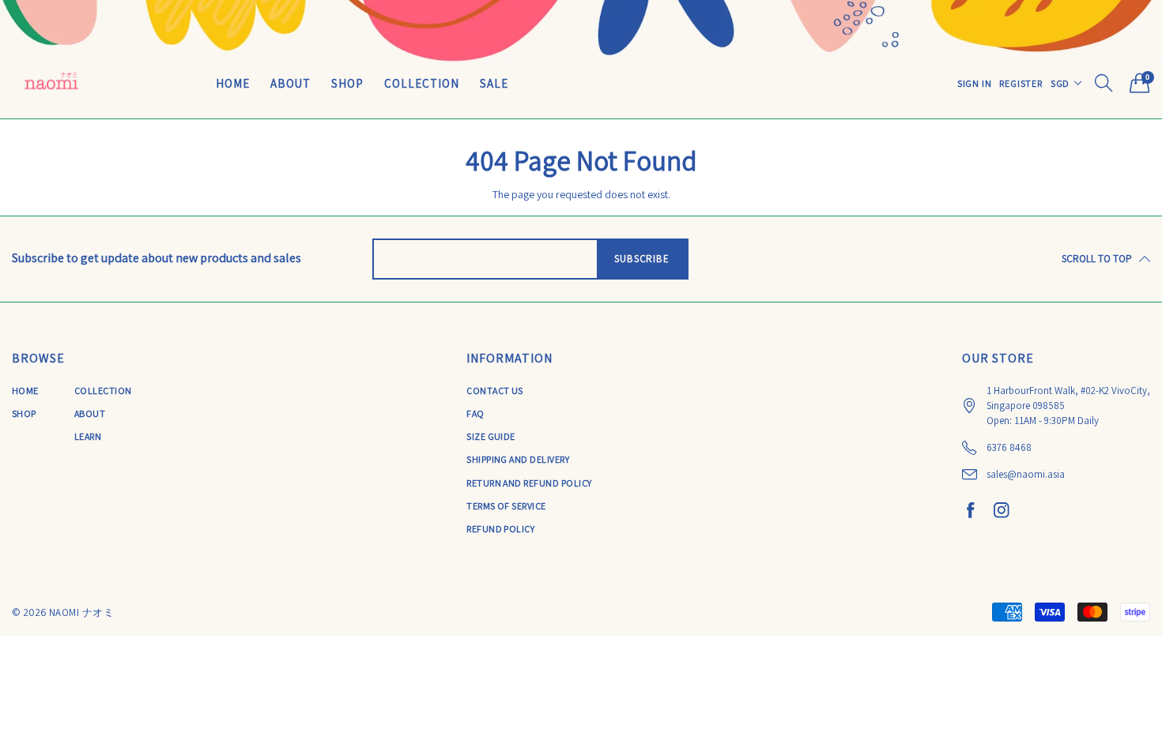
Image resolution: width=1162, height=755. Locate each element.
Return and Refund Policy (529, 483)
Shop (347, 83)
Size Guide (490, 436)
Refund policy (500, 529)
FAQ (475, 413)
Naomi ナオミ (81, 612)
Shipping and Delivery (517, 459)
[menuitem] (233, 83)
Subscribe (641, 258)
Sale (494, 83)
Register (1020, 83)
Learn (87, 436)
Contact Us (494, 390)
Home (233, 83)
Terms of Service (506, 506)
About (290, 83)
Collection (421, 83)
